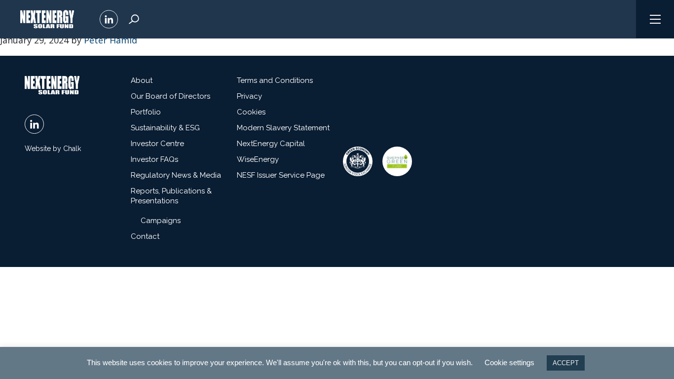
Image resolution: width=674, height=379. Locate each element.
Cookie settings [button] (509, 362)
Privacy (249, 96)
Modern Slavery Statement (283, 127)
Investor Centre (157, 143)
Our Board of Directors (170, 96)
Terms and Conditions (275, 80)
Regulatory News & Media (176, 175)
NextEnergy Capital (271, 143)
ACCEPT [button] (566, 363)
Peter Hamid (110, 40)
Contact (145, 236)
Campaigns (161, 220)
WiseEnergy (258, 159)
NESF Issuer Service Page (281, 175)
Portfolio (146, 112)
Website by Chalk (53, 148)
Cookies (251, 112)
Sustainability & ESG (165, 127)
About (141, 80)
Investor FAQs (154, 159)
